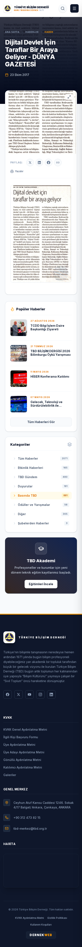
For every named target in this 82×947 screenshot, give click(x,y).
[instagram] (40, 694)
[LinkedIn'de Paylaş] (39, 162)
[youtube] (29, 694)
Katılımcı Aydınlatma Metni (22, 767)
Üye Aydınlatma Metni (19, 744)
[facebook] (7, 694)
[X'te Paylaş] (30, 162)
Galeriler (9, 775)
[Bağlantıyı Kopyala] (58, 162)
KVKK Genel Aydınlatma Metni (25, 729)
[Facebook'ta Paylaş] (48, 162)
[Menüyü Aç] (74, 8)
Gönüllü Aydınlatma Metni (22, 760)
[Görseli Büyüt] (69, 97)
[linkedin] (51, 694)
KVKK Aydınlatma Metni (29, 917)
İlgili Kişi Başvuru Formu (20, 737)
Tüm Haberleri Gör (41, 422)
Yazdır (19, 171)
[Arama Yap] (62, 8)
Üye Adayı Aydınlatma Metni (23, 752)
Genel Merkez (15, 789)
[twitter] (18, 694)
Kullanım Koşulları (41, 924)
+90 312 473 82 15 (26, 817)
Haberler (32, 32)
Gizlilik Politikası (57, 917)
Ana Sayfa (12, 32)
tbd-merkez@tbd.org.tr (30, 828)
